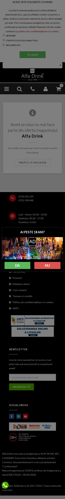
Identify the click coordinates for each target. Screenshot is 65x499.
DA (17, 265)
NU (47, 265)
